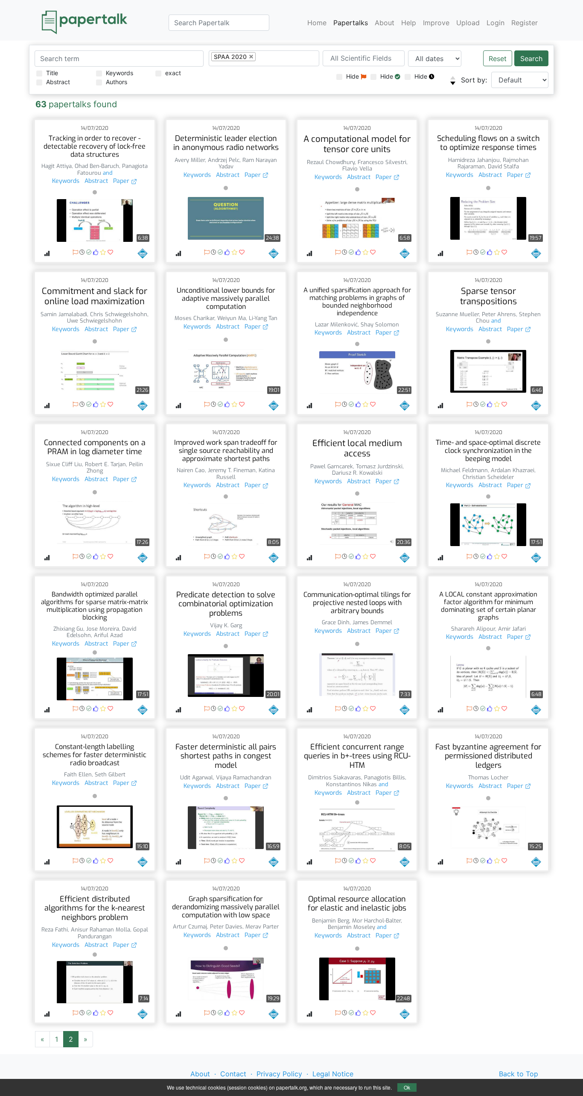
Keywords (119, 72)
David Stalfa (503, 166)
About (384, 22)
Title (52, 72)
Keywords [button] (65, 181)
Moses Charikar (194, 318)
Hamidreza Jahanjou (474, 160)
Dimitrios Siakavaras (334, 777)
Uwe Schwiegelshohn (94, 320)
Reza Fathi (54, 929)
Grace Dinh (336, 622)
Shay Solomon (380, 324)
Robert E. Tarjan (105, 464)
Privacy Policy (279, 1074)
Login (495, 22)
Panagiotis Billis (384, 777)
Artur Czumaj (190, 926)
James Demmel (372, 622)
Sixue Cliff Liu (64, 464)
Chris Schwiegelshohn (118, 314)
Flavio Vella (357, 168)
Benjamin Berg (330, 920)
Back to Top (518, 1074)
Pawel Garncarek (331, 466)
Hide (353, 76)
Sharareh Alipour (473, 628)
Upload (468, 22)
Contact (233, 1074)
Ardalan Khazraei (512, 470)
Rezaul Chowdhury (331, 162)
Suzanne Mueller (457, 314)
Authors (116, 81)
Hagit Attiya (56, 166)
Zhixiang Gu (68, 628)
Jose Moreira (102, 628)
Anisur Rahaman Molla (100, 929)
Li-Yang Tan (263, 318)
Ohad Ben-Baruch (97, 166)
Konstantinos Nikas (351, 784)
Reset (498, 58)
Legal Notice (332, 1074)
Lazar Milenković (336, 324)
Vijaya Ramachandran (243, 777)
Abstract (58, 81)
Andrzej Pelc (223, 160)
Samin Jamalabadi (64, 314)
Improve (436, 22)
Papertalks (350, 22)
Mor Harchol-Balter (376, 920)
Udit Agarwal (196, 777)
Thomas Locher (488, 777)
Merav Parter (262, 926)
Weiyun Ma (231, 318)
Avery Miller (190, 160)
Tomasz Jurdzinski (379, 466)
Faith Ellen (78, 774)
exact (173, 72)
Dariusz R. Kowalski (357, 472)
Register (524, 22)
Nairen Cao (191, 470)
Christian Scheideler (488, 477)
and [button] (106, 172)
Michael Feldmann (464, 470)
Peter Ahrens (499, 314)
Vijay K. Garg (226, 625)
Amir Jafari (512, 628)
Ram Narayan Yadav (248, 163)
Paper (122, 181)
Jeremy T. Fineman (232, 470)
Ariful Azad (108, 635)
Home (316, 22)
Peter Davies (226, 926)
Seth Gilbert (110, 774)
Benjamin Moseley (351, 927)
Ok (407, 1087)
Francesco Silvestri (382, 162)
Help (408, 22)
